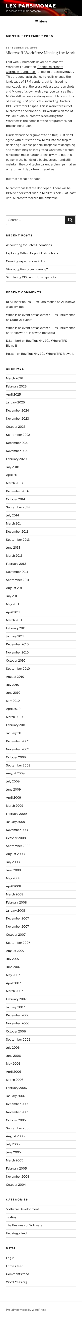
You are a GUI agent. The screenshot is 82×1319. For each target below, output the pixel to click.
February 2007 (16, 999)
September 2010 (18, 668)
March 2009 (14, 805)
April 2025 (13, 394)
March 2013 (14, 555)
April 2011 (13, 612)
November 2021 (17, 451)
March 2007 (14, 991)
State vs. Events (21, 320)
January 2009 (15, 822)
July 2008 (13, 862)
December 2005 (17, 1104)
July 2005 (13, 1144)
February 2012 (16, 564)
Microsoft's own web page (30, 91)
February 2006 (16, 1088)
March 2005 (14, 1160)
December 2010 (17, 644)
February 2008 (16, 902)
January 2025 (15, 402)
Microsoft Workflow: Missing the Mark (40, 52)
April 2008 (13, 886)
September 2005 (18, 1128)
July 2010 (12, 685)
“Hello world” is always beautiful (32, 333)
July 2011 (12, 596)
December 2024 (17, 410)
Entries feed (14, 1266)
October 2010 (15, 660)
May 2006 (13, 1063)
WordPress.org (16, 1282)
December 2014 (17, 491)
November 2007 (17, 926)
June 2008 (13, 870)
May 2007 (13, 975)
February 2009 (16, 814)
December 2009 (17, 741)
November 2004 (17, 1176)
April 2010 (13, 709)
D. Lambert (13, 341)
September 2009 (18, 765)
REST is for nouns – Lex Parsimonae (31, 302)
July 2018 (12, 467)
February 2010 (16, 725)
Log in (10, 1258)
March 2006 (14, 1080)
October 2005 (16, 1120)
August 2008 (15, 854)
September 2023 (18, 435)
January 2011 (15, 636)
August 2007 (15, 951)
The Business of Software (24, 1225)
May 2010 (13, 701)
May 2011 (12, 604)
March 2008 (14, 894)
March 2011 (14, 620)
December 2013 (17, 531)
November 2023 (17, 418)
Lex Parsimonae (31, 6)
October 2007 (16, 934)
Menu (43, 21)
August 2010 (15, 677)
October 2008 (16, 838)
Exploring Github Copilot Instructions (32, 253)
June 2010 (13, 693)
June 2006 (13, 1056)
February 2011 (16, 628)
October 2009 (16, 757)
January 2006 (15, 1096)
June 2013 (13, 547)
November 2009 (17, 749)
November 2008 (17, 830)
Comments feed (17, 1274)
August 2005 (15, 1136)
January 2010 (15, 733)
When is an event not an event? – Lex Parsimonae (40, 315)
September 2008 (18, 846)
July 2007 (13, 959)
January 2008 (15, 910)
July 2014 (12, 515)
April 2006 (13, 1071)
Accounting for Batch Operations (29, 245)
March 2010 (14, 717)
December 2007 (17, 918)
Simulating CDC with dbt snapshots (31, 277)
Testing (11, 1217)
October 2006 (16, 1031)
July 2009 (13, 781)
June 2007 (13, 967)
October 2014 (15, 499)
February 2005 (16, 1168)
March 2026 (14, 378)
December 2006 (17, 1015)
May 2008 (13, 878)
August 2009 (15, 773)
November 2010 (17, 652)
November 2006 (17, 1023)
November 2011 (17, 572)
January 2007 (15, 1007)
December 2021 (17, 443)
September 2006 (18, 1039)
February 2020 (16, 459)
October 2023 (16, 426)
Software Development (22, 1209)
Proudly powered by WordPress (26, 1309)
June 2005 (13, 1152)
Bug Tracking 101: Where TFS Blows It (47, 354)
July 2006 (13, 1047)
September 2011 (17, 580)
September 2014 (18, 507)
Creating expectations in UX (25, 261)
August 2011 (14, 588)
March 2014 (14, 523)
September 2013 (18, 539)
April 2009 (13, 797)
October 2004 (16, 1184)
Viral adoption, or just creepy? (27, 269)
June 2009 (13, 789)
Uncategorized (16, 1233)
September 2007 (18, 943)
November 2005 (17, 1112)
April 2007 (13, 983)
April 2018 (13, 475)
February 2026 (16, 386)
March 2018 (14, 483)
